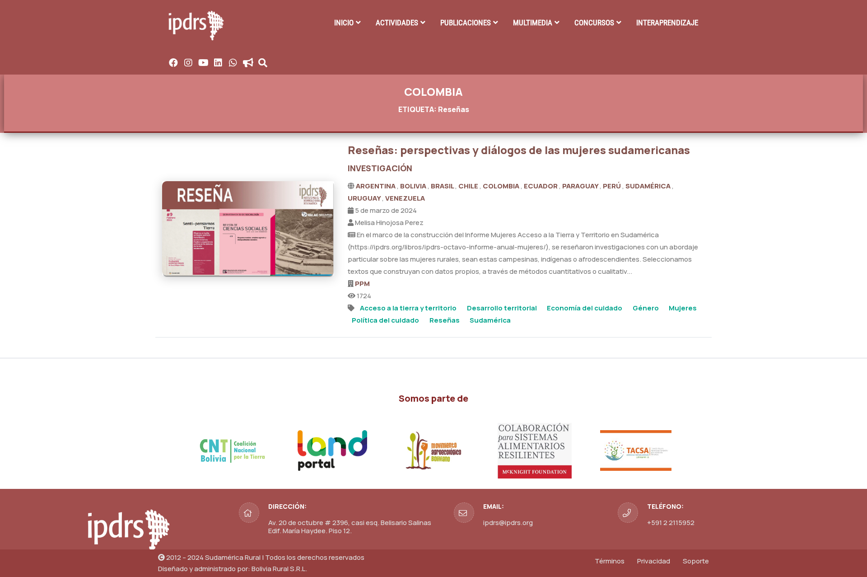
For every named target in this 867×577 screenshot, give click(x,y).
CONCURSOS (594, 22)
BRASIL (443, 186)
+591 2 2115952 (671, 522)
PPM (362, 283)
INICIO (344, 22)
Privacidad (653, 561)
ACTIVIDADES (397, 22)
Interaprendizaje (667, 22)
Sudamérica (490, 320)
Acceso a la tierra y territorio (408, 308)
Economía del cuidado (584, 308)
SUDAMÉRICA (648, 186)
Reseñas (444, 320)
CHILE (469, 186)
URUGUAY (365, 198)
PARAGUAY (581, 186)
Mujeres (683, 308)
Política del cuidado (385, 320)
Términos (610, 561)
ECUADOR (541, 186)
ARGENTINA (376, 186)
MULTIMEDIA (532, 22)
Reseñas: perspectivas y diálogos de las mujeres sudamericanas (519, 149)
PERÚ (612, 186)
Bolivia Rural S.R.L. (279, 568)
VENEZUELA (405, 198)
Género (646, 308)
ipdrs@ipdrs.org (508, 522)
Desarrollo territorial (502, 308)
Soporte (696, 561)
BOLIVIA (414, 186)
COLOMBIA (502, 186)
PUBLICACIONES (465, 22)
